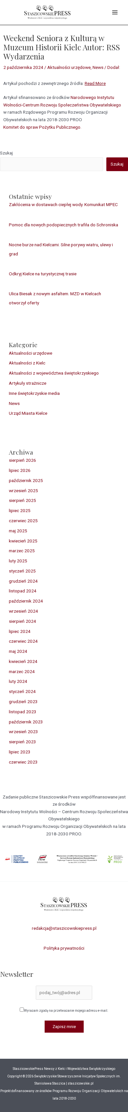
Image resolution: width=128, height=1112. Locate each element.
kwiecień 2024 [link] (23, 661)
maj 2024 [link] (18, 651)
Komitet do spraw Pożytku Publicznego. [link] (42, 127)
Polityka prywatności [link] (64, 948)
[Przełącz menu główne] (115, 12)
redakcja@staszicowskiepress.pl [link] (64, 928)
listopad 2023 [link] (22, 711)
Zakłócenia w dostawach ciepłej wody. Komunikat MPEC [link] (63, 204)
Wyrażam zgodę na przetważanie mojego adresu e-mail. (66, 1010)
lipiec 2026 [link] (20, 470)
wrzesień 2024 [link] (23, 611)
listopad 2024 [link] (22, 590)
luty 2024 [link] (18, 681)
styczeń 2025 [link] (22, 570)
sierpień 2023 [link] (22, 741)
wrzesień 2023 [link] (23, 731)
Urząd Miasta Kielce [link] (28, 413)
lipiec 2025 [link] (20, 510)
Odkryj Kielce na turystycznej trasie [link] (42, 273)
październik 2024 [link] (26, 601)
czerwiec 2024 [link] (23, 641)
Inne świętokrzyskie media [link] (34, 393)
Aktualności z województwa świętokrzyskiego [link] (54, 373)
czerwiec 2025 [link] (23, 520)
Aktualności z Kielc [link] (27, 362)
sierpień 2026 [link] (22, 460)
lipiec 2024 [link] (20, 631)
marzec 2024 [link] (22, 671)
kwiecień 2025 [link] (23, 540)
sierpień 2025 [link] (22, 500)
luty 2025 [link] (18, 560)
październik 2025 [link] (26, 480)
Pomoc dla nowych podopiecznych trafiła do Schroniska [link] (63, 224)
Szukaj (6, 152)
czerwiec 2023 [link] (23, 762)
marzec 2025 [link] (22, 550)
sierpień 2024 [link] (22, 621)
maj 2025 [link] (18, 530)
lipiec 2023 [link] (20, 751)
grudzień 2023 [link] (23, 701)
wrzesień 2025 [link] (23, 490)
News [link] (98, 67)
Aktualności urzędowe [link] (69, 67)
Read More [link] (95, 83)
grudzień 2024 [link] (23, 581)
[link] (47, 11)
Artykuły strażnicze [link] (27, 383)
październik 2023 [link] (26, 721)
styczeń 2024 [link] (22, 691)
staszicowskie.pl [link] (80, 1083)
